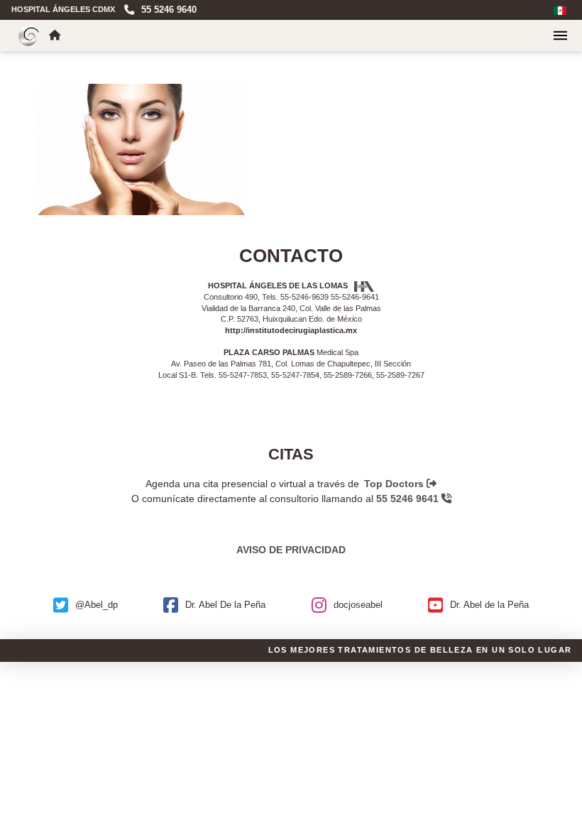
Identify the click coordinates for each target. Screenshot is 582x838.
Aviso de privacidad (291, 549)
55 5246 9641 (408, 498)
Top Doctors (395, 483)
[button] (560, 35)
